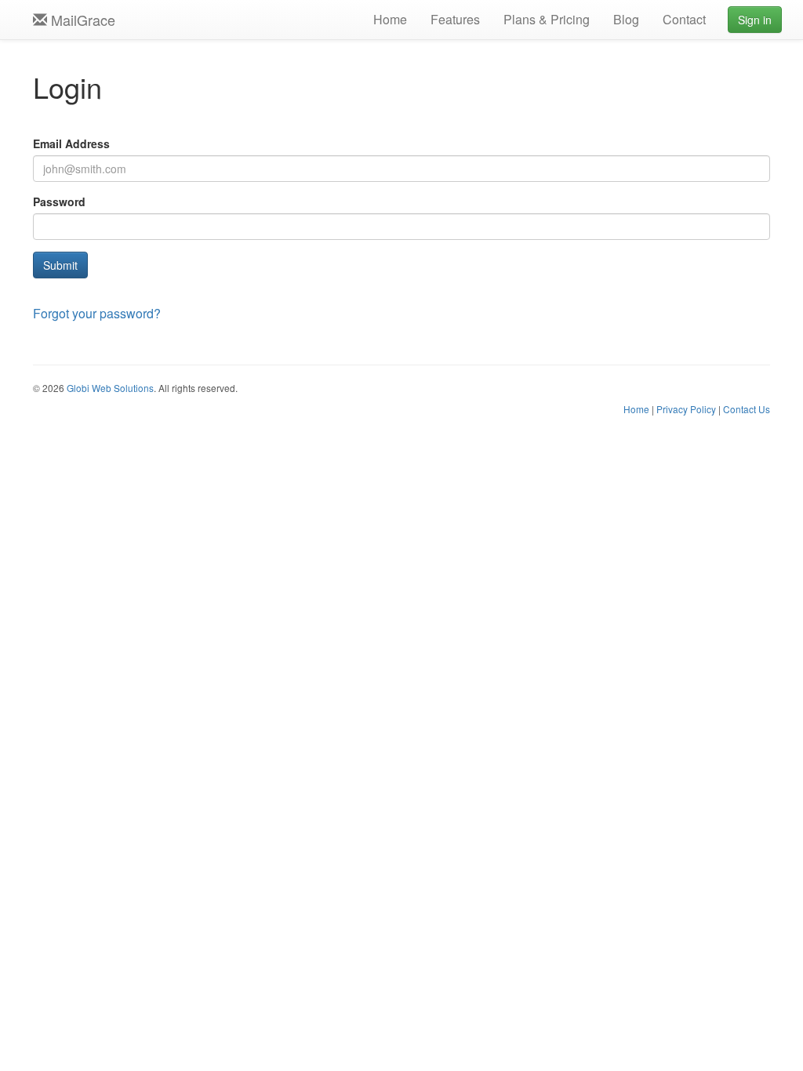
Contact (684, 19)
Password (59, 201)
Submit (60, 265)
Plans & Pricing (546, 19)
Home (390, 19)
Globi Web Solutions (110, 387)
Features (455, 19)
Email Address (71, 143)
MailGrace (81, 19)
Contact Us (746, 409)
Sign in (755, 19)
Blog (626, 19)
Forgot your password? (97, 313)
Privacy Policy (686, 409)
